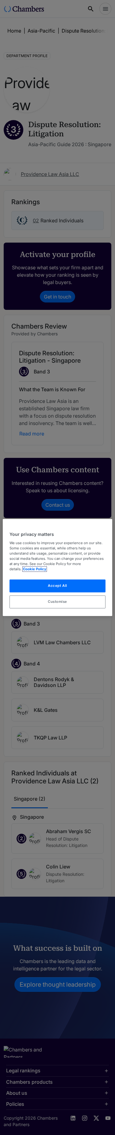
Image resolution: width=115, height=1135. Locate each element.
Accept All (57, 585)
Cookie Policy (34, 569)
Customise (57, 601)
